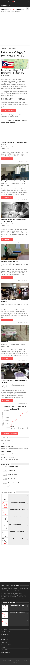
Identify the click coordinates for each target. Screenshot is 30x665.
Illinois (3, 650)
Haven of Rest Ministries (9, 261)
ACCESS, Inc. (5, 342)
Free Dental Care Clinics (7, 446)
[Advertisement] (15, 30)
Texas (3, 647)
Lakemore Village (12, 48)
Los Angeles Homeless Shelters (17, 539)
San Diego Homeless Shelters (16, 531)
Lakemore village (13, 466)
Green (10, 486)
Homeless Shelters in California (17, 509)
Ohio (6, 48)
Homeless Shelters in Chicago (16, 495)
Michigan (4, 637)
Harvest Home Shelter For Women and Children (14, 300)
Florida (3, 639)
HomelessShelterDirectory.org (16, 660)
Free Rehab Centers (6, 451)
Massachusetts (5, 645)
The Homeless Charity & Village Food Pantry (14, 143)
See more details (7, 159)
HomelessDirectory (12, 9)
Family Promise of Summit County (13, 180)
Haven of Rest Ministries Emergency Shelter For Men (13, 220)
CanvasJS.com (26, 429)
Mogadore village (13, 474)
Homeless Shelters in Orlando (16, 517)
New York (4, 632)
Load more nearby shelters (10, 433)
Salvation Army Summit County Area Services (14, 381)
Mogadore (12, 470)
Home (2, 48)
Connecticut (5, 655)
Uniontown (12, 478)
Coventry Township (14, 482)
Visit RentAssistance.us (9, 110)
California (4, 634)
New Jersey (5, 652)
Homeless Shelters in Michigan (17, 502)
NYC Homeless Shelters (15, 524)
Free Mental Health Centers (8, 457)
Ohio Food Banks (5, 440)
